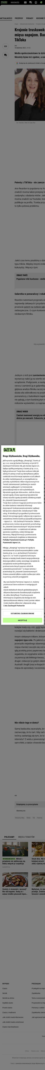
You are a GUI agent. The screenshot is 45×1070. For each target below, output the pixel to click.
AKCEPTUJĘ (22, 620)
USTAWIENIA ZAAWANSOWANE (22, 613)
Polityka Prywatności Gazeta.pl (15, 540)
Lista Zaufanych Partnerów (14, 606)
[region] (22, 535)
